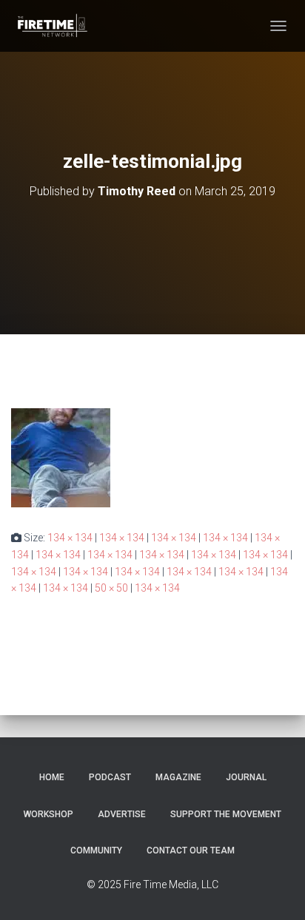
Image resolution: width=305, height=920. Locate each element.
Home (51, 777)
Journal (246, 777)
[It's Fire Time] (57, 25)
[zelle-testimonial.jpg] (60, 457)
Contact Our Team (191, 850)
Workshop (48, 814)
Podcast (110, 777)
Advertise (122, 814)
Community (96, 850)
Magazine (178, 777)
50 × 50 (111, 588)
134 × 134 (70, 538)
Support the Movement (225, 814)
